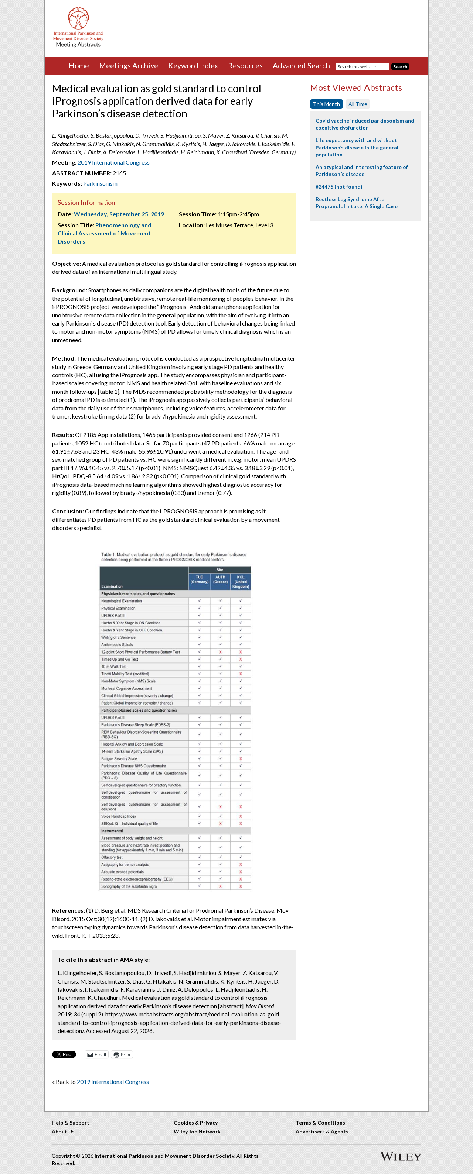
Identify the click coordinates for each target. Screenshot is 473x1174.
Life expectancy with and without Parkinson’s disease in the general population (357, 147)
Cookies (184, 1122)
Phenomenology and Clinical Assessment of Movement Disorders (105, 233)
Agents (339, 1131)
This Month (326, 104)
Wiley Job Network (197, 1131)
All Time (357, 104)
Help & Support (70, 1122)
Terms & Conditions (320, 1122)
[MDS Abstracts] (78, 45)
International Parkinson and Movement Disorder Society (164, 1156)
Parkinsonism (100, 183)
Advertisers (310, 1131)
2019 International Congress (114, 162)
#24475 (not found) (339, 186)
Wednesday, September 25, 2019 (119, 213)
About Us (63, 1131)
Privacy (209, 1122)
